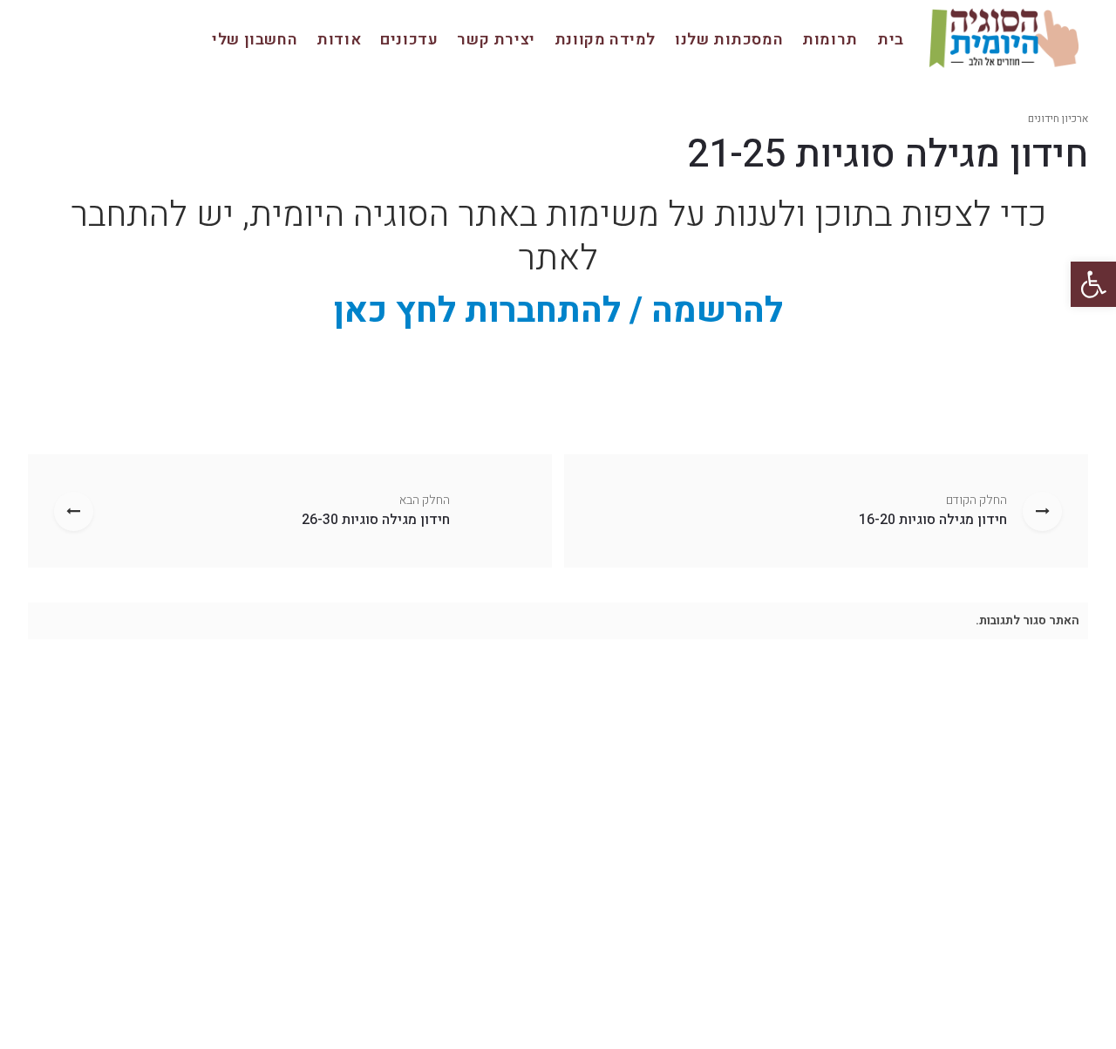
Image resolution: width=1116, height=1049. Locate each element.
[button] (1093, 284)
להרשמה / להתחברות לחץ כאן (558, 311)
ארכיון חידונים (1058, 118)
